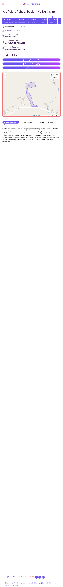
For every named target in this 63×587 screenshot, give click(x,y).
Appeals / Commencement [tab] (46, 122)
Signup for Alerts (32, 68)
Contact (4, 577)
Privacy (15, 577)
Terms (10, 577)
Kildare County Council (14, 31)
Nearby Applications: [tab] (28, 122)
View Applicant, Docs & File (32, 60)
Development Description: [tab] (10, 122)
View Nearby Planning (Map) (33, 64)
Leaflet (35, 115)
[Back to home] (31, 4)
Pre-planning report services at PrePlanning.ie (27, 583)
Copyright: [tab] (6, 124)
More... (17, 585)
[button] (3, 4)
